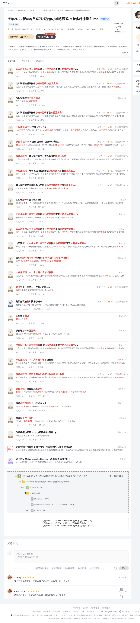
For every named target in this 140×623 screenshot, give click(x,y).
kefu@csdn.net (110, 611)
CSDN (85, 608)
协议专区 (76, 611)
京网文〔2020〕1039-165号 (64, 615)
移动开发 (21, 10)
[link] (11, 10)
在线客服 (126, 611)
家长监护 (124, 615)
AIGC (94, 29)
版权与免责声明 (66, 619)
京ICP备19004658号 (44, 615)
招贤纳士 (46, 611)
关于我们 (37, 611)
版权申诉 (105, 19)
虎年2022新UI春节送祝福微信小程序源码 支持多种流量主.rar (53, 19)
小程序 (31, 10)
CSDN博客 (106, 608)
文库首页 (11, 10)
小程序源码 (13, 24)
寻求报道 (66, 611)
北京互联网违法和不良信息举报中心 (107, 615)
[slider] (20, 568)
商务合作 (56, 611)
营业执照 (96, 619)
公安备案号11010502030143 (24, 615)
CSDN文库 (95, 608)
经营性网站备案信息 (84, 615)
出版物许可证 (87, 619)
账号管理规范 (54, 619)
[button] (125, 52)
